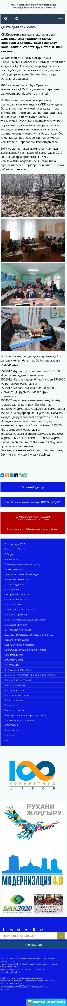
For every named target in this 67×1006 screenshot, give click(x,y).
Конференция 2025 (14, 544)
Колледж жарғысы (14, 604)
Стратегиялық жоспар (15, 599)
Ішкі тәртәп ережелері (16, 614)
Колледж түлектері (14, 659)
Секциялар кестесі (14, 654)
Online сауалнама (13, 700)
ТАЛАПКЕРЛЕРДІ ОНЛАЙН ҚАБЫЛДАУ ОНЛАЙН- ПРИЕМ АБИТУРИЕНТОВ (32, 518)
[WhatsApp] (21, 475)
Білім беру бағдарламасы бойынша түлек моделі (29, 674)
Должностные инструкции (18, 679)
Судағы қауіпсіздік (13, 569)
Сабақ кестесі (11, 554)
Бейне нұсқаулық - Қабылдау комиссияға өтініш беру (32, 529)
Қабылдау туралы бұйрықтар (19, 644)
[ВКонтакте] (2, 475)
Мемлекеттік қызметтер (16, 579)
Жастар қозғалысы (14, 710)
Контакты (9, 735)
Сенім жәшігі (11, 705)
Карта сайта (10, 730)
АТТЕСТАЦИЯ (11, 725)
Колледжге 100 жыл (15, 549)
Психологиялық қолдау (16, 695)
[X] (16, 475)
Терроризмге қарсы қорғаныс (20, 609)
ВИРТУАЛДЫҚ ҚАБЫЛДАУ (17, 669)
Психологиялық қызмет (16, 639)
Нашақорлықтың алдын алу (19, 720)
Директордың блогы (15, 685)
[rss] (61, 935)
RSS (6, 740)
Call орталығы (11, 664)
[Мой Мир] (11, 475)
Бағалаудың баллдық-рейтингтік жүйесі (25, 649)
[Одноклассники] (7, 475)
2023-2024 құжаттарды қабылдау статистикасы (28, 634)
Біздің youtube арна (14, 690)
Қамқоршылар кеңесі (15, 624)
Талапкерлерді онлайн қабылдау (21, 574)
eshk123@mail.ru (12, 972)
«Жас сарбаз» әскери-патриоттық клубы (25, 715)
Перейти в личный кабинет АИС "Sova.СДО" (32, 502)
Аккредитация (11, 589)
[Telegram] (25, 475)
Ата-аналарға (11, 559)
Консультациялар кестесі (17, 629)
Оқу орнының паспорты (17, 594)
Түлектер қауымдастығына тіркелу (22, 564)
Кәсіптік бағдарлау (14, 584)
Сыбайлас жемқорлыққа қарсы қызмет (24, 619)
